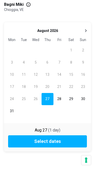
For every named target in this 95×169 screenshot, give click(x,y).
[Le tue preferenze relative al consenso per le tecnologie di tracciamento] (86, 160)
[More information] (28, 4)
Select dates (47, 141)
